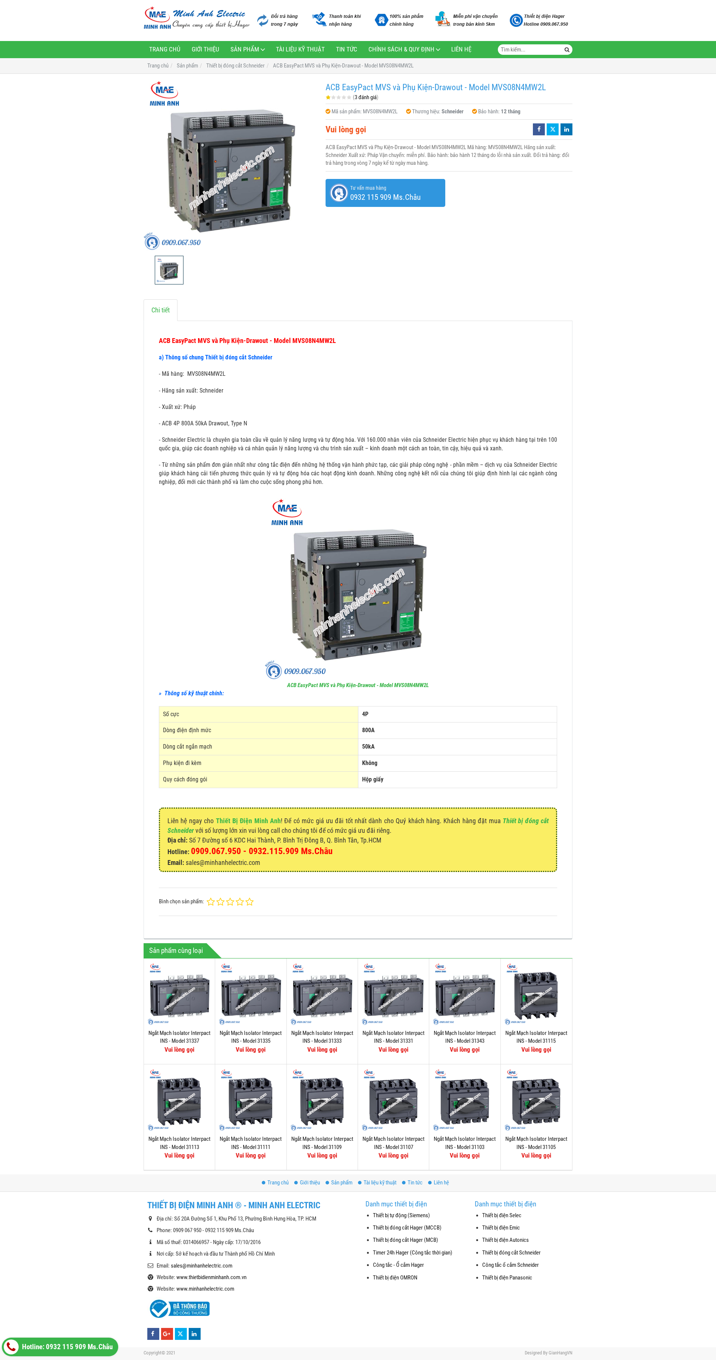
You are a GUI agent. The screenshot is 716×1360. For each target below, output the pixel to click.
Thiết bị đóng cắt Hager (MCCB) (407, 1227)
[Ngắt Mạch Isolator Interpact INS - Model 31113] (179, 1099)
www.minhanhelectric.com (205, 1288)
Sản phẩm (244, 49)
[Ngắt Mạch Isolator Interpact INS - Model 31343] (464, 994)
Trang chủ (164, 49)
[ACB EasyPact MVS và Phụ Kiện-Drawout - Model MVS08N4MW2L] (231, 165)
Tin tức (346, 49)
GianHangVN (560, 1353)
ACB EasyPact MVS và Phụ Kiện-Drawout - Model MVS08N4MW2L (358, 685)
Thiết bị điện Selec (501, 1215)
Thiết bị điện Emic (501, 1227)
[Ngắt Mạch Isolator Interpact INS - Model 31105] (536, 1099)
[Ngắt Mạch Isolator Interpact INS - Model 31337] (179, 994)
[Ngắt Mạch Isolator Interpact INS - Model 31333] (322, 994)
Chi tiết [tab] (160, 310)
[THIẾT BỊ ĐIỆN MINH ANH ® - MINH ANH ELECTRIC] (197, 18)
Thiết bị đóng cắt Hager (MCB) (405, 1240)
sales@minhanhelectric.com (201, 1265)
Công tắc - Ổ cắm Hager (398, 1265)
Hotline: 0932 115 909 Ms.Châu (67, 1347)
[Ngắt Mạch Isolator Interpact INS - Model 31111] (250, 1099)
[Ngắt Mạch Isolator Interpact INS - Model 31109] (322, 1099)
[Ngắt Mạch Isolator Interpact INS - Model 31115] (536, 994)
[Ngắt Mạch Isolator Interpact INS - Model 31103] (464, 1099)
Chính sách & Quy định (401, 49)
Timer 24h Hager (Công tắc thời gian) (412, 1252)
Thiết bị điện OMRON (395, 1277)
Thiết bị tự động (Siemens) (401, 1215)
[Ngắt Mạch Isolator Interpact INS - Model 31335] (250, 994)
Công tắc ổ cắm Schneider (510, 1265)
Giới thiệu (205, 49)
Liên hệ (461, 49)
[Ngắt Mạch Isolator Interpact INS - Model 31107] (393, 1099)
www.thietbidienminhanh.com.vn (211, 1277)
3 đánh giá (366, 97)
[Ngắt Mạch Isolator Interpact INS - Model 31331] (393, 994)
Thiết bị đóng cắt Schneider (511, 1252)
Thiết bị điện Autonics (505, 1240)
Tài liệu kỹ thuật (300, 49)
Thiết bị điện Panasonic (507, 1277)
